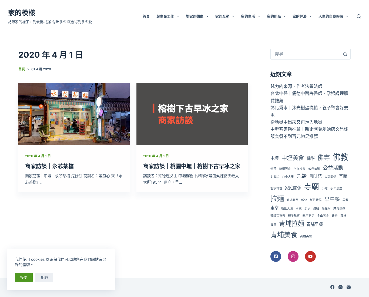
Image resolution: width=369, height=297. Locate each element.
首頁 (146, 16)
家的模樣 (21, 13)
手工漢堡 (336, 188)
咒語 (302, 176)
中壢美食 (292, 157)
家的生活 (248, 16)
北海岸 (274, 177)
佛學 (311, 158)
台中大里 (288, 177)
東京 (274, 207)
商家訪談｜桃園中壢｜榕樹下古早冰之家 (191, 166)
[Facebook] (332, 287)
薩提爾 (326, 208)
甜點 (316, 208)
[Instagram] (340, 287)
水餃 (299, 208)
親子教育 (294, 215)
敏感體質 (292, 200)
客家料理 (276, 188)
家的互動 (222, 16)
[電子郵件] (349, 287)
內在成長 (300, 168)
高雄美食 (306, 236)
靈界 (273, 225)
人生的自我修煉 (330, 16)
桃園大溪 (287, 208)
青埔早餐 (315, 224)
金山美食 (323, 215)
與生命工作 (165, 16)
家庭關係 (293, 187)
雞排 (335, 215)
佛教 (340, 157)
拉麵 (277, 198)
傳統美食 (285, 168)
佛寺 (323, 157)
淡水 (307, 208)
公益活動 (333, 168)
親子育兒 (308, 215)
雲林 (343, 215)
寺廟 (311, 186)
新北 (304, 200)
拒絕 (44, 277)
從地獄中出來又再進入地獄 (296, 122)
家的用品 (274, 16)
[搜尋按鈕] (345, 54)
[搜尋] (359, 16)
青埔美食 (283, 234)
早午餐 (332, 199)
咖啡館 (316, 176)
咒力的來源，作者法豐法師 (296, 86)
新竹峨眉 (316, 200)
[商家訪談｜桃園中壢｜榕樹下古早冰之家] (192, 114)
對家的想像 (194, 16)
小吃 (325, 188)
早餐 (345, 200)
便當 (273, 168)
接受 (23, 277)
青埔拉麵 (291, 223)
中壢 (274, 158)
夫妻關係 (330, 177)
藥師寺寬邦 (277, 215)
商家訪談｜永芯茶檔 (49, 166)
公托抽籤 (314, 168)
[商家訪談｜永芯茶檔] (74, 114)
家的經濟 (300, 16)
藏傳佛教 (339, 208)
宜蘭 (343, 176)
